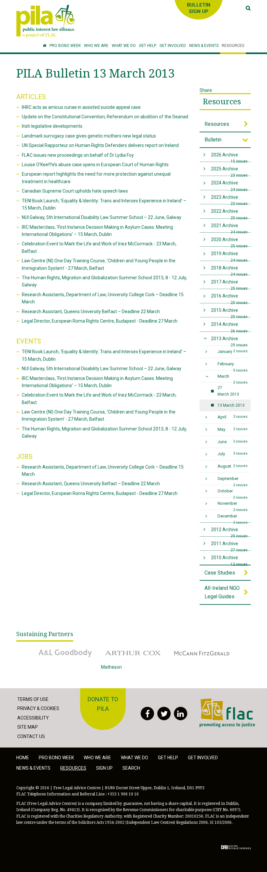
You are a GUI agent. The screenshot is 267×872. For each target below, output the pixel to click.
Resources (222, 101)
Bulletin (212, 140)
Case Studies (219, 573)
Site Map (27, 727)
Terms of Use (33, 699)
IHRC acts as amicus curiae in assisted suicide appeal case (81, 107)
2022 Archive (229, 213)
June (233, 441)
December (233, 518)
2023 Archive (229, 199)
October (233, 492)
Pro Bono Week (56, 757)
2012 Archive (229, 531)
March (233, 378)
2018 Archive (229, 270)
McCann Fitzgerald (188, 648)
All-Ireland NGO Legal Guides (222, 592)
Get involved (203, 757)
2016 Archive (229, 298)
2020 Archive (229, 241)
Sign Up (104, 768)
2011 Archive (229, 545)
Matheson (111, 667)
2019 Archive (229, 255)
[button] (96, 45)
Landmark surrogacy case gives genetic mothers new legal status (89, 135)
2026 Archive (229, 157)
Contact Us (31, 736)
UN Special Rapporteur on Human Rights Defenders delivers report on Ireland (100, 145)
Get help (168, 757)
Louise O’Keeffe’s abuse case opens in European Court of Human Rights (95, 164)
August (233, 466)
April (233, 416)
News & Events (33, 768)
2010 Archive (229, 559)
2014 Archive (229, 326)
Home (22, 757)
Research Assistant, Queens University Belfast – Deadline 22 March (91, 311)
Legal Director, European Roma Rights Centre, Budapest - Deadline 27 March (99, 321)
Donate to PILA (103, 704)
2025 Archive (229, 171)
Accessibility (33, 717)
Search (131, 768)
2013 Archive (229, 340)
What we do (134, 757)
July (233, 453)
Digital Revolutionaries (236, 847)
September (233, 480)
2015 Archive (229, 312)
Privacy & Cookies (38, 708)
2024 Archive (229, 185)
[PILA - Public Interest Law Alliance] (45, 21)
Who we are (97, 757)
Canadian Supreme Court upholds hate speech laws (75, 191)
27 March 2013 (228, 390)
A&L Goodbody (48, 648)
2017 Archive (229, 284)
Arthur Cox (112, 648)
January (233, 351)
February (233, 365)
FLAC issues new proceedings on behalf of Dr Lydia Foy (78, 155)
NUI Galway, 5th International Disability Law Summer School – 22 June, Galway (101, 217)
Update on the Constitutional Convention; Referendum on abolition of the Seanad (105, 116)
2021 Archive (229, 227)
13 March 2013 (231, 405)
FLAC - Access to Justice (225, 701)
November (233, 505)
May (233, 429)
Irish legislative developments (52, 126)
